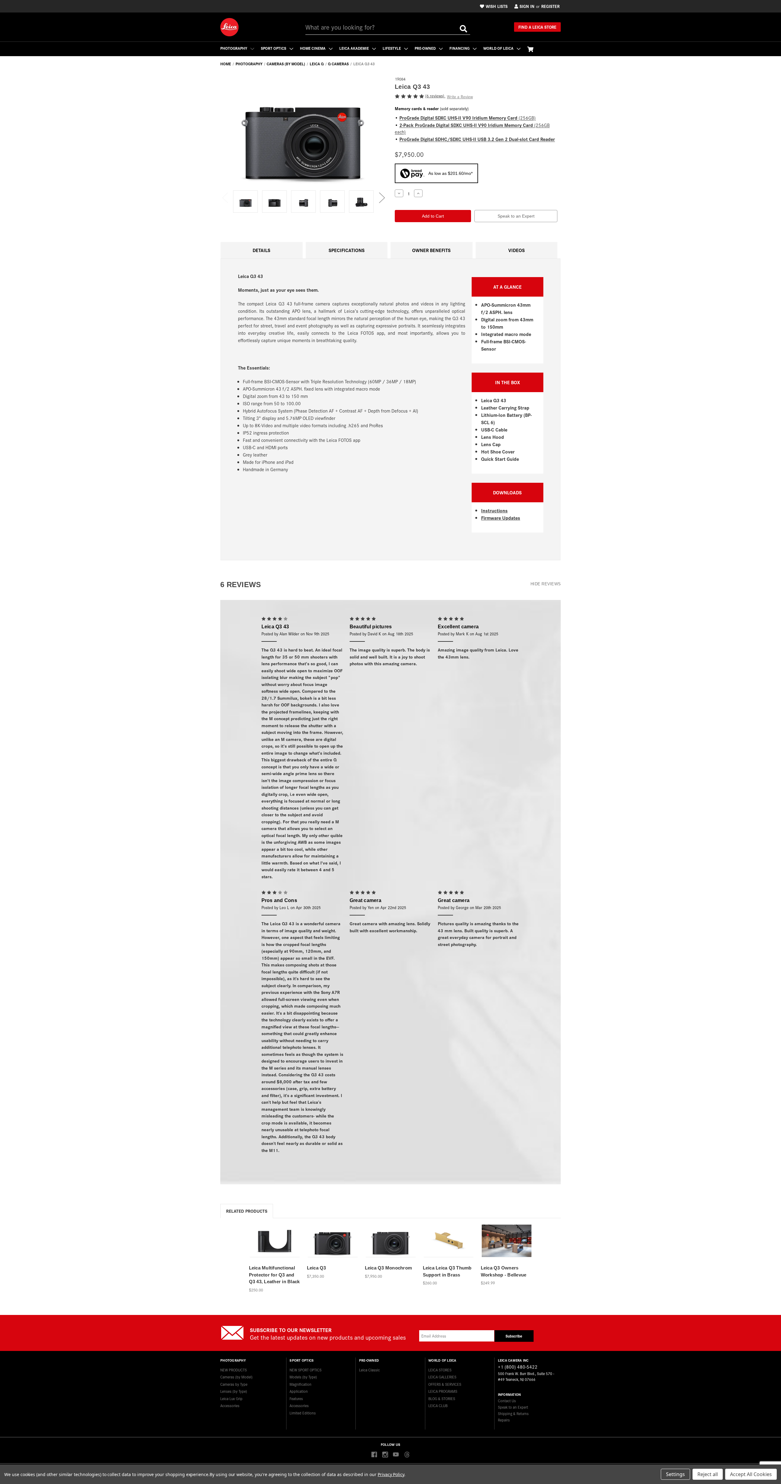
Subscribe (514, 1336)
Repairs (504, 1419)
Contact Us (507, 1400)
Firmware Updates (500, 517)
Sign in (527, 6)
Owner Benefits (431, 250)
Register (550, 6)
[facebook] (374, 1455)
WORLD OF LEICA (498, 48)
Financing (459, 48)
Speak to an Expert (516, 216)
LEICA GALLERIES (442, 1376)
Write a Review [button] (460, 96)
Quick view (274, 1237)
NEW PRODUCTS (233, 1369)
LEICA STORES (440, 1369)
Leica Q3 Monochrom (388, 1267)
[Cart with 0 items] (530, 49)
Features (296, 1398)
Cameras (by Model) (236, 1376)
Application (299, 1391)
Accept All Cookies (751, 1474)
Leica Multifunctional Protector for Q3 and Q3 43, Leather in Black (274, 1274)
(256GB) (467, 117)
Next (382, 197)
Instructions (494, 510)
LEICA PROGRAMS (442, 1391)
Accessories (229, 1405)
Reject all (707, 1474)
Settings (675, 1474)
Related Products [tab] (246, 1211)
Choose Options (506, 1248)
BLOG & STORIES (441, 1398)
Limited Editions (303, 1412)
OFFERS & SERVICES (444, 1384)
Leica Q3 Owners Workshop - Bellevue (504, 1271)
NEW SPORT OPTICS (306, 1369)
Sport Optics (274, 48)
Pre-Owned (426, 48)
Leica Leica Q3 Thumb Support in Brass (447, 1271)
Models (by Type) (303, 1376)
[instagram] (385, 1455)
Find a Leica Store (537, 27)
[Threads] (407, 1455)
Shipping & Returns (513, 1413)
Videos (516, 250)
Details (261, 250)
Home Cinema (313, 48)
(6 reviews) (435, 96)
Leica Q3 (316, 1267)
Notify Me (274, 1248)
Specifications (347, 250)
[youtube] (396, 1455)
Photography (234, 48)
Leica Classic (369, 1369)
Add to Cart (332, 1248)
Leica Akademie (354, 48)
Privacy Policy (391, 1474)
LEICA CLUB (438, 1405)
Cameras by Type (233, 1384)
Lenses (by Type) (233, 1391)
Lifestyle (392, 48)
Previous (225, 197)
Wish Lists (497, 6)
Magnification (300, 1384)
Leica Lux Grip (231, 1398)
